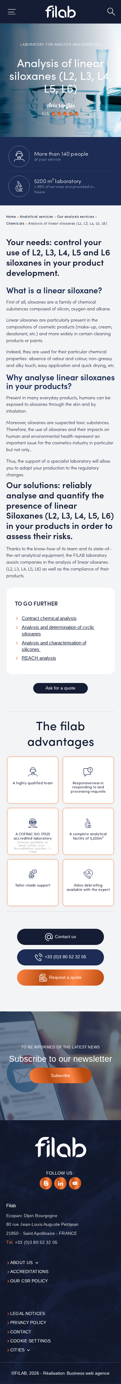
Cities (17, 1350)
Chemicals (15, 223)
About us (21, 1262)
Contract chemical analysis (49, 618)
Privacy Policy (28, 1322)
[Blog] (46, 1183)
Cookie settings (30, 1341)
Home (11, 216)
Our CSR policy (29, 1281)
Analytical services (36, 216)
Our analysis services (75, 216)
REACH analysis (39, 658)
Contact (20, 1332)
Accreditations (29, 1271)
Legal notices (27, 1313)
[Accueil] (60, 12)
